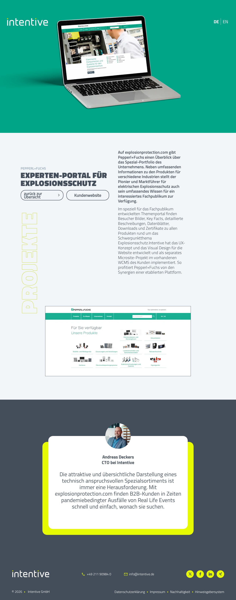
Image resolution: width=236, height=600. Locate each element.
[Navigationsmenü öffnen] (226, 22)
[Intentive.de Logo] (27, 22)
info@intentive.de (141, 574)
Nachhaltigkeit (180, 591)
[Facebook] (200, 574)
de (204, 21)
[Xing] (220, 574)
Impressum (157, 591)
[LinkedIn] (210, 574)
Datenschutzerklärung (129, 591)
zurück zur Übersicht (33, 195)
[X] (190, 574)
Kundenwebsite (87, 195)
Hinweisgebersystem (209, 591)
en (213, 21)
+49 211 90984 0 (98, 574)
